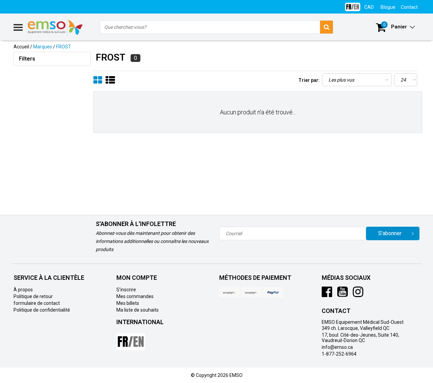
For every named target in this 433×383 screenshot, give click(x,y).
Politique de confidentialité (42, 310)
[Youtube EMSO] (342, 294)
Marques (42, 46)
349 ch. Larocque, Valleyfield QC (355, 328)
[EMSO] (52, 98)
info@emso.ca (337, 347)
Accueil (21, 46)
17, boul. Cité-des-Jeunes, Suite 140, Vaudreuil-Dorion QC (360, 337)
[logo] (56, 27)
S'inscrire (126, 289)
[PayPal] (251, 292)
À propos (23, 289)
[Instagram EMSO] (358, 294)
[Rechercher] (326, 27)
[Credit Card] (229, 292)
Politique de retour (33, 296)
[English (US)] (352, 4)
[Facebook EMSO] (327, 294)
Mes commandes (135, 296)
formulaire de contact (37, 303)
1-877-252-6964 (339, 354)
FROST (63, 46)
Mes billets (127, 303)
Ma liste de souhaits (137, 310)
